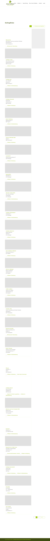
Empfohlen (39, 26)
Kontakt (40, 3)
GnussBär (8, 486)
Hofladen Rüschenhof (10, 467)
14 (41, 517)
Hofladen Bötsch (9, 387)
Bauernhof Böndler (9, 328)
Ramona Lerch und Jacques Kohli (13, 409)
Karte (15, 3)
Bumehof (8, 428)
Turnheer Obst (9, 308)
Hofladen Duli (8, 79)
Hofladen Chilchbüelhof (10, 212)
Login (44, 3)
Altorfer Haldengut (9, 269)
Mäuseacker (8, 40)
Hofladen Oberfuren (10, 231)
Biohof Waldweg (9, 119)
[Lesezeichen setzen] (6, 38)
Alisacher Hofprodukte (10, 192)
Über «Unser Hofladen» (33, 3)
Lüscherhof (8, 155)
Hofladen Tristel (9, 59)
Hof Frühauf (8, 506)
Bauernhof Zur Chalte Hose (11, 447)
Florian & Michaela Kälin (11, 137)
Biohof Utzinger (9, 348)
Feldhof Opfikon (9, 289)
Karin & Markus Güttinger (11, 250)
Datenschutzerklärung (27, 539)
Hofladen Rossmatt (10, 99)
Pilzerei (7, 368)
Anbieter (19, 3)
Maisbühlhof (8, 174)
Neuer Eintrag (25, 3)
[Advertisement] (25, 14)
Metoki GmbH (16, 539)
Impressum (21, 539)
